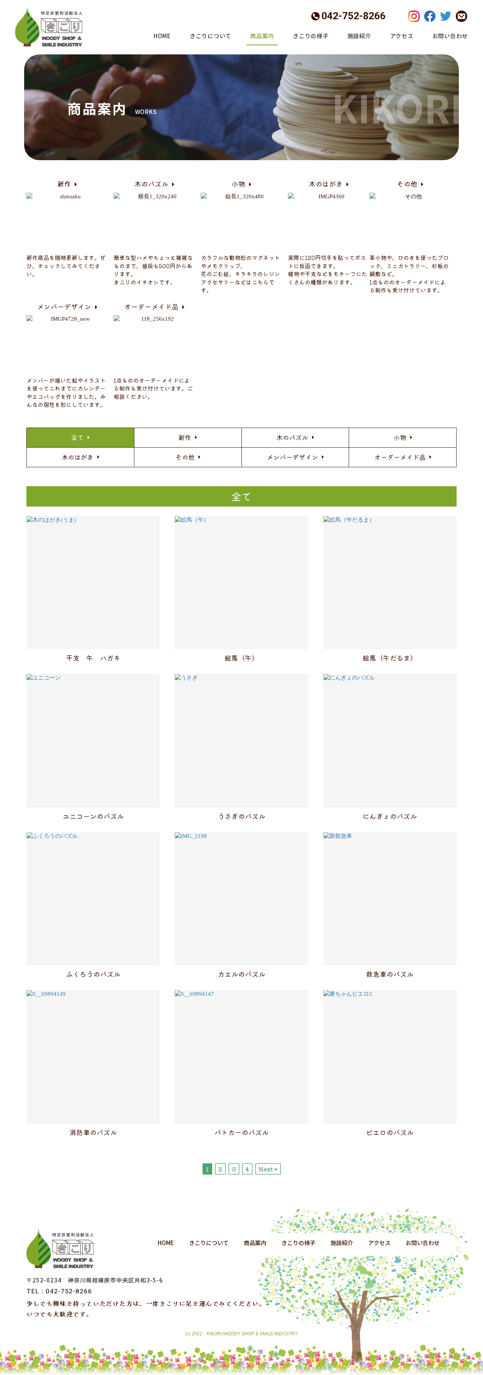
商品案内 (262, 36)
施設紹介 (359, 36)
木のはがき (78, 457)
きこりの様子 (311, 36)
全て (77, 437)
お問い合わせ (450, 36)
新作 (184, 437)
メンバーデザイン (292, 457)
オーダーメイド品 (400, 457)
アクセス (402, 36)
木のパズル (292, 437)
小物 (400, 437)
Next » (268, 1169)
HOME (162, 36)
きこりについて (210, 36)
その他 (185, 457)
